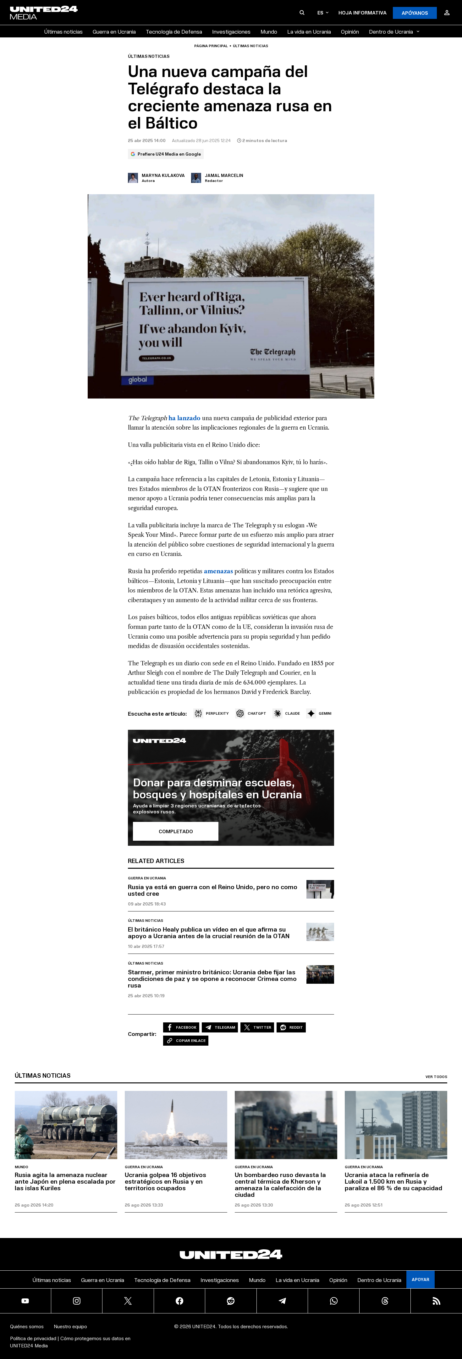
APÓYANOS (415, 12)
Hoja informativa (362, 12)
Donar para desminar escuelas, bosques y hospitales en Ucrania (217, 788)
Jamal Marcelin (224, 175)
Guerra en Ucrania (114, 31)
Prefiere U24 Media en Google (169, 154)
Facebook (186, 1027)
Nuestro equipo (70, 1326)
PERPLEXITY (217, 713)
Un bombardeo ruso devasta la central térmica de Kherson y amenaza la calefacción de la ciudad (280, 1184)
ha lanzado (184, 418)
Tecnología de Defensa (174, 31)
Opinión (350, 31)
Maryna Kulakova (163, 175)
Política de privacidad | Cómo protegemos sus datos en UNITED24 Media (70, 1341)
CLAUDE (292, 713)
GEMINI (325, 713)
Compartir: (142, 1034)
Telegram (225, 1027)
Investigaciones (231, 31)
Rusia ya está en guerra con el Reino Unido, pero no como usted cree (212, 890)
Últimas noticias (63, 31)
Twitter (262, 1027)
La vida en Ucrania (309, 31)
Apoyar (420, 1279)
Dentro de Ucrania (391, 31)
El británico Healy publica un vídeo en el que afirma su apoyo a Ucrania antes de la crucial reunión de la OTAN (208, 932)
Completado (176, 831)
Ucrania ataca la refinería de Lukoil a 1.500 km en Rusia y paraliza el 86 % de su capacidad (393, 1181)
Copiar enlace (191, 1040)
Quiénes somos (27, 1326)
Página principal (211, 46)
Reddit (296, 1027)
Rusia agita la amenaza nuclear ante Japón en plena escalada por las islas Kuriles (65, 1181)
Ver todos (436, 1077)
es (320, 12)
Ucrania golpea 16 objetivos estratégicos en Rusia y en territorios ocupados (165, 1181)
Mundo (269, 31)
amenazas (218, 571)
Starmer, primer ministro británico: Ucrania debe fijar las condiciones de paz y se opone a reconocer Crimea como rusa (212, 978)
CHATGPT (257, 713)
